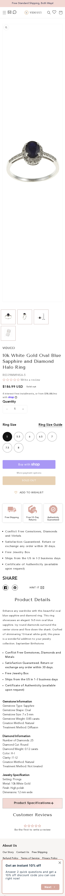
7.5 (7, 448)
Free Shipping (39, 852)
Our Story (8, 852)
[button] (4, 12)
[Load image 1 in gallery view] (8, 317)
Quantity (9, 401)
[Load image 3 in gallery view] (41, 317)
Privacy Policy (49, 858)
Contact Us (22, 852)
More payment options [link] (29, 473)
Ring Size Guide (50, 424)
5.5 (18, 437)
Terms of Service (30, 858)
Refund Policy (10, 858)
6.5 (41, 437)
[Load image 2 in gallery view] (24, 317)
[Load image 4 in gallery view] (8, 333)
